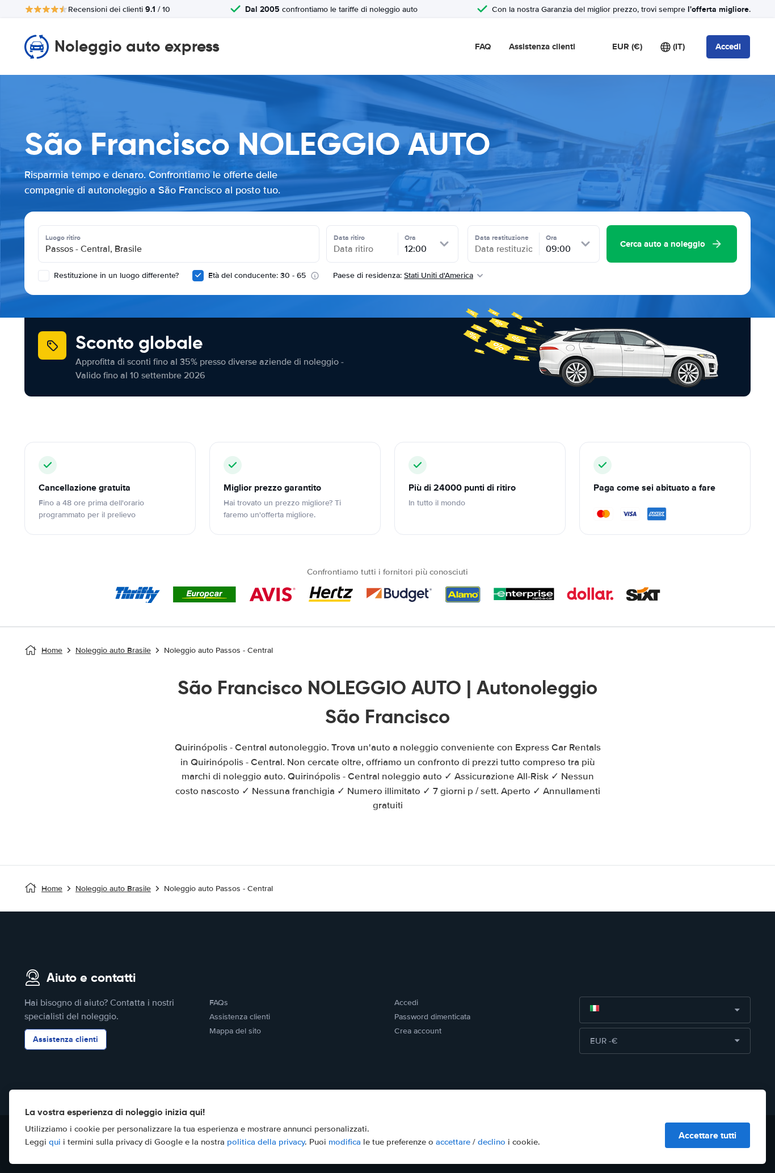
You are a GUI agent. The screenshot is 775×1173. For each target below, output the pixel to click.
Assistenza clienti (542, 46)
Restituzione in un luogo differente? (115, 275)
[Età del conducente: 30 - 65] (198, 275)
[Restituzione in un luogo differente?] (43, 275)
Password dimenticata (432, 1017)
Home (51, 650)
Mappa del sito (235, 1031)
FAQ (483, 46)
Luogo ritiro (63, 238)
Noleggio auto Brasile (113, 650)
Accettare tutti (707, 1135)
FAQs (218, 1002)
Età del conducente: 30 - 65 (257, 275)
